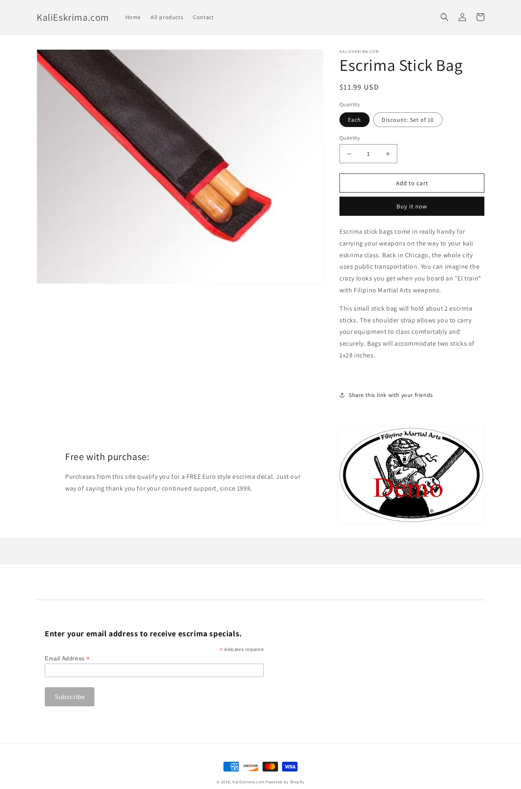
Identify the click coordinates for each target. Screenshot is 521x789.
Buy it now (411, 206)
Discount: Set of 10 (408, 119)
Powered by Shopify (284, 782)
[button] (444, 17)
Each (354, 119)
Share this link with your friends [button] (391, 395)
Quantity (349, 137)
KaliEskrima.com (248, 782)
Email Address (67, 658)
